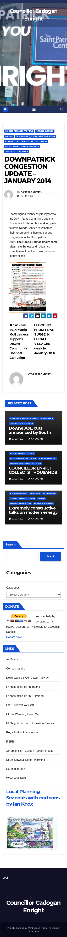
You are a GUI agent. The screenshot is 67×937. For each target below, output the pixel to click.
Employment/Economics (43, 136)
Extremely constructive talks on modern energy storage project (33, 512)
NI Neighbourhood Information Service (30, 723)
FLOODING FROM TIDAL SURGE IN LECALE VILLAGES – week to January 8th (44, 339)
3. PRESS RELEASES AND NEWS (19, 131)
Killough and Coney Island (23, 458)
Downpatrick (22, 136)
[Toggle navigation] (34, 109)
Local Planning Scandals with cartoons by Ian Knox (32, 798)
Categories (13, 587)
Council (9, 136)
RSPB (10, 741)
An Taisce (12, 659)
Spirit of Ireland (15, 769)
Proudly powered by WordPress (23, 928)
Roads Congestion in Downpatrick (22, 146)
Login (6, 877)
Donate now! (14, 637)
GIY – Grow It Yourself (20, 705)
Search (10, 544)
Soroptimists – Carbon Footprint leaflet (30, 750)
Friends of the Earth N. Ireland (25, 695)
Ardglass (35, 493)
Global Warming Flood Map (23, 714)
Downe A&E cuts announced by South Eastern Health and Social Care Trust (30, 435)
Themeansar (33, 931)
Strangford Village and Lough (25, 464)
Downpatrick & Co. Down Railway (27, 677)
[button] (61, 109)
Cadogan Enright (31, 191)
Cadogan (37, 439)
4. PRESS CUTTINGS (44, 131)
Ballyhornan (49, 493)
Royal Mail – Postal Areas (22, 732)
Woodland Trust (16, 778)
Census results (15, 668)
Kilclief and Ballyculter (22, 453)
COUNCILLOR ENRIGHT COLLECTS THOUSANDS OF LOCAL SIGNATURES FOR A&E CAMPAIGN (33, 474)
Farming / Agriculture (20, 503)
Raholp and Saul (47, 458)
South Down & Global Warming (25, 759)
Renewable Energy (43, 503)
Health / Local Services (21, 424)
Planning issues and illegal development (26, 141)
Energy (41, 498)
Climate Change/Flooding (22, 498)
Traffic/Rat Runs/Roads (16, 152)
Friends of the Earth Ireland (23, 686)
